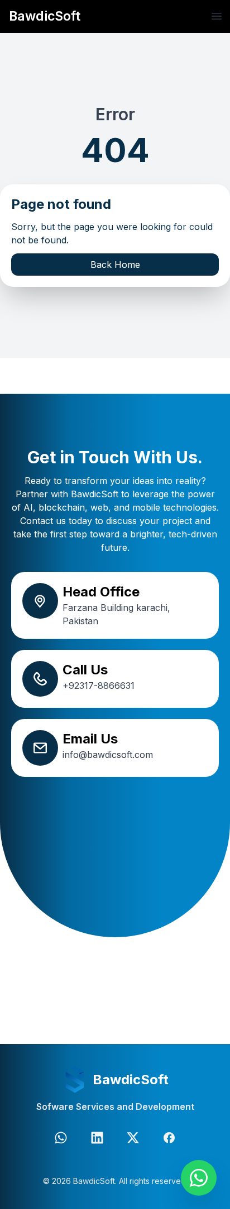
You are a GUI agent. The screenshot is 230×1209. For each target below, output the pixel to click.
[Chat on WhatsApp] (199, 1178)
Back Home (115, 264)
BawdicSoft (44, 16)
